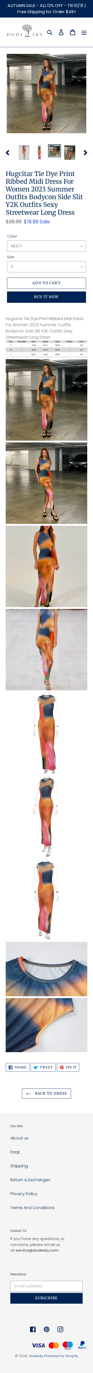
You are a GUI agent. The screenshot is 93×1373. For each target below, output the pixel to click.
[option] (24, 152)
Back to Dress (50, 1093)
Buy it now (46, 297)
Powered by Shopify (61, 1355)
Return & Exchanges (30, 1180)
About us (19, 1138)
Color (12, 236)
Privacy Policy (23, 1194)
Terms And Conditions (32, 1208)
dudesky (36, 1355)
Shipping (19, 1166)
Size (10, 256)
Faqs (15, 1152)
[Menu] (84, 32)
